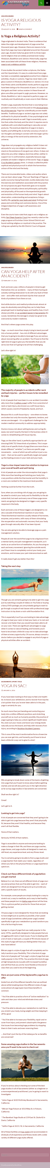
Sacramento (6, 682)
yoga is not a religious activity (13, 64)
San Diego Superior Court (16, 217)
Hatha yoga (27, 901)
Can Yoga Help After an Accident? (23, 273)
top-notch (25, 1132)
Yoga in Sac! (14, 685)
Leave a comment (25, 29)
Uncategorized (7, 16)
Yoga (19, 682)
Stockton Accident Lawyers (28, 728)
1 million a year (20, 403)
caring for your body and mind (23, 200)
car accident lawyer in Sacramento (31, 313)
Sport (14, 682)
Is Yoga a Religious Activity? (21, 22)
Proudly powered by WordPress (11, 1165)
